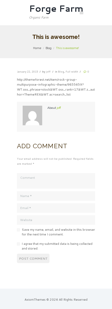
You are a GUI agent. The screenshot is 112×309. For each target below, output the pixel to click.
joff (48, 71)
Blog (49, 48)
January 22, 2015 (27, 71)
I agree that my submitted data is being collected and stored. (57, 246)
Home (37, 48)
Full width (72, 71)
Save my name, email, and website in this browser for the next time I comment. (58, 231)
